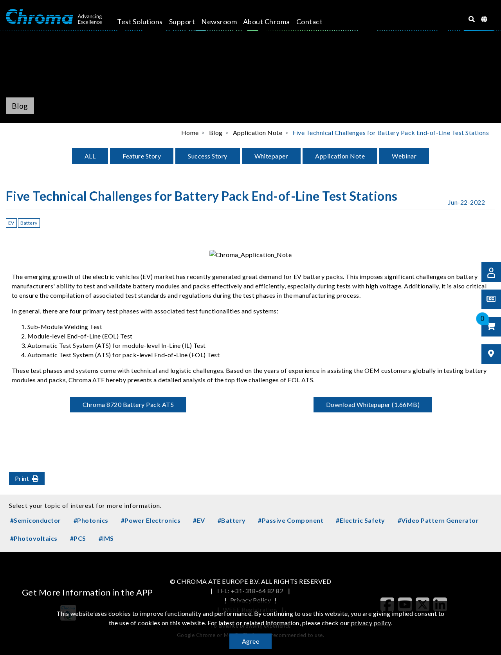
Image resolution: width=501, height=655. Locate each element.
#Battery (232, 520)
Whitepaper (271, 156)
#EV (199, 520)
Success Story (207, 156)
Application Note (340, 156)
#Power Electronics (151, 520)
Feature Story (142, 156)
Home (190, 132)
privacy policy (371, 622)
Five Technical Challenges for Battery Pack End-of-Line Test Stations (390, 132)
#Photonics (91, 520)
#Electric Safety (360, 520)
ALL (90, 156)
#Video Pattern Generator (438, 520)
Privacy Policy (250, 600)
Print (22, 478)
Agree (250, 641)
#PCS (78, 538)
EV (11, 223)
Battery (28, 223)
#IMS (106, 538)
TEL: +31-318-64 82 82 (250, 590)
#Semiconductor (35, 520)
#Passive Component (290, 520)
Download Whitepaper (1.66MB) (373, 404)
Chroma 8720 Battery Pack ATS (128, 404)
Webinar (404, 156)
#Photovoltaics (34, 538)
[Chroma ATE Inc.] (54, 17)
